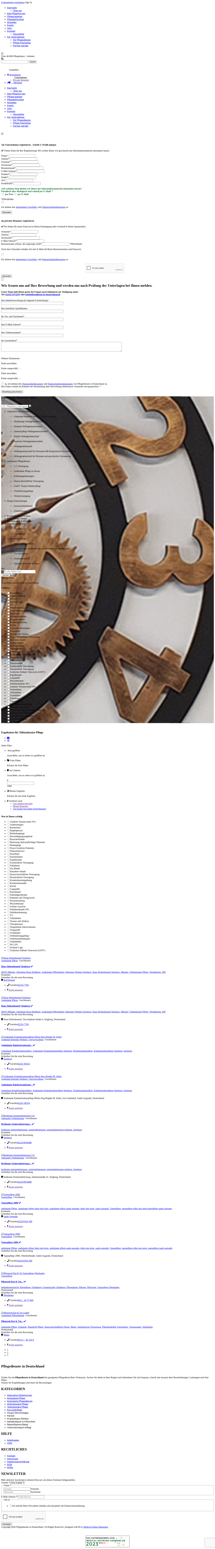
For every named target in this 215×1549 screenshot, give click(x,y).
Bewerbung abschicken (12, 392)
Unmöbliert (15, 695)
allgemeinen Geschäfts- (26, 207)
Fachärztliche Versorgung (21, 666)
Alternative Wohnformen (12, 1118)
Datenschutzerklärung (18, 1461)
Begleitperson (16, 648)
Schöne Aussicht (17, 596)
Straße (4, 177)
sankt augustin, (103, 1208)
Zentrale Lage (16, 602)
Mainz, (74, 1327)
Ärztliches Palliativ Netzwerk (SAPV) (27, 672)
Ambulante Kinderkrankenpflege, (17, 1051)
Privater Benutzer (21, 80)
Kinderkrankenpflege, (83, 1051)
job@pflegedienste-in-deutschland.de (42, 294)
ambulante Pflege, (9, 1208)
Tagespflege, (116, 1208)
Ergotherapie (16, 675)
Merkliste (14, 82)
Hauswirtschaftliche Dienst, (58, 1327)
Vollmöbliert (15, 689)
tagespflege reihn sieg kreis (135, 1208)
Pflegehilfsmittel (15, 19)
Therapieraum (16, 701)
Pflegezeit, (92, 1287)
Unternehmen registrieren (13, 2)
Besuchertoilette (17, 619)
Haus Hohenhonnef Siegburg (15, 966)
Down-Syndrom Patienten (22, 716)
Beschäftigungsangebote (21, 610)
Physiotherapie (17, 681)
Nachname (6, 165)
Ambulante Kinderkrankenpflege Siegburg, (53, 1051)
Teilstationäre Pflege (17, 1406)
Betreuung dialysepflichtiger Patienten (27, 710)
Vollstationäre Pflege (17, 1404)
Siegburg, (128, 1051)
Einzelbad (14, 613)
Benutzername (8, 168)
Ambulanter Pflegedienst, (54, 972)
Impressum (12, 1458)
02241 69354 (24, 1064)
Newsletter (18, 33)
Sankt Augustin (11, 1216)
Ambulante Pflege (9, 960)
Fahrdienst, (37, 1287)
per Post (9, 194)
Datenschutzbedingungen (53, 207)
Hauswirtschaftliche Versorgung (24, 637)
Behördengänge (17, 645)
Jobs (9, 28)
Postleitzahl (7, 183)
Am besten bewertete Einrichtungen (29, 809)
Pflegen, (83, 1287)
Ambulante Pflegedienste (12, 1315)
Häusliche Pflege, (36, 1327)
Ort (3, 180)
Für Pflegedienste (22, 39)
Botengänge (15, 651)
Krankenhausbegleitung (21, 704)
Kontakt (11, 31)
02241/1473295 (12, 294)
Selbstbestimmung (18, 719)
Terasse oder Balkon (19, 634)
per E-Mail (23, 194)
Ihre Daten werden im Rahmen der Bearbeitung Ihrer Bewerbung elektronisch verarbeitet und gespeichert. (50, 386)
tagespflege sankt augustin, (160, 1208)
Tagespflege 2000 (10, 1203)
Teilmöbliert (15, 692)
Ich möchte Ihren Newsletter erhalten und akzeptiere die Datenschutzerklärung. (48, 1506)
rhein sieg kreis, (88, 1208)
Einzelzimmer (16, 663)
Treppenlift (15, 631)
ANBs (10, 1467)
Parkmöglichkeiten (18, 622)
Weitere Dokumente (10, 358)
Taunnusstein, (135, 1327)
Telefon (5, 159)
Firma (4, 156)
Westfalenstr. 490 (157, 1012)
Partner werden (20, 45)
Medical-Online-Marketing (95, 1527)
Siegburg (8, 1059)
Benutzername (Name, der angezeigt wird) (21, 244)
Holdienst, (61, 1287)
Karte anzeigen (15, 990)
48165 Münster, (8, 972)
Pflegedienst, (73, 1287)
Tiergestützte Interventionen (23, 654)
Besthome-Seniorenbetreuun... (16, 1124)
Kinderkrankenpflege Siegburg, (109, 1051)
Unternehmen (20, 77)
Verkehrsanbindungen (20, 628)
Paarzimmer (15, 660)
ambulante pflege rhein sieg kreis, (34, 1208)
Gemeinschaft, (49, 1287)
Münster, (125, 972)
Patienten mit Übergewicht (22, 713)
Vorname (6, 162)
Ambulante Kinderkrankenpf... (17, 1045)
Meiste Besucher (20, 806)
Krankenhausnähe (18, 616)
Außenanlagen (16, 643)
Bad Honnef (9, 980)
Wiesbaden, (114, 1287)
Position (5, 174)
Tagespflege (6, 1197)
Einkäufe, (23, 1327)
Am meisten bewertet (22, 803)
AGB (9, 1464)
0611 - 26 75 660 (25, 1300)
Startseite (12, 7)
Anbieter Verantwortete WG (23, 686)
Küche (13, 625)
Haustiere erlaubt (18, 640)
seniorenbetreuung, (38, 1130)
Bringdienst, (26, 1287)
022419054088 (25, 1142)
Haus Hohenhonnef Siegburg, (107, 972)
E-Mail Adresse (9, 171)
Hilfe (9, 1443)
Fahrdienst (15, 698)
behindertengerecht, (10, 1287)
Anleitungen (13, 1440)
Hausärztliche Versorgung (22, 669)
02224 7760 (23, 985)
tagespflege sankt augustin (160, 1248)
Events (10, 25)
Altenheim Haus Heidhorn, (29, 972)
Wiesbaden (9, 1295)
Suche (32, 62)
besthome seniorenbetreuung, (15, 1130)
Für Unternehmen (15, 36)
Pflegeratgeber (15, 16)
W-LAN (14, 599)
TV (11, 605)
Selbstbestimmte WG (19, 683)
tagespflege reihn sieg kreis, (135, 1248)
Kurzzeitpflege (14, 1409)
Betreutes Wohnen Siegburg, (79, 972)
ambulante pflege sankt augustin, (65, 1208)
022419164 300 (25, 1221)
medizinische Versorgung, (90, 1327)
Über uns (17, 10)
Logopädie (15, 678)
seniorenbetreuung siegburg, (60, 1130)
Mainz (6, 1335)
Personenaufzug (17, 607)
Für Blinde (15, 721)
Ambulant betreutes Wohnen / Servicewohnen (22, 1039)
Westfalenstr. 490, (158, 972)
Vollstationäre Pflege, (139, 972)
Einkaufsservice (17, 657)
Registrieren (15, 75)
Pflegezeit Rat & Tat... (12, 1281)
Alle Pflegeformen (16, 13)
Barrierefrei (15, 593)
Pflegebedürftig (109, 1327)
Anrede (5, 1482)
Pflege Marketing (22, 42)
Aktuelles (12, 22)
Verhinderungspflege (19, 707)
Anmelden (6, 1524)
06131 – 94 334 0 (26, 1340)
